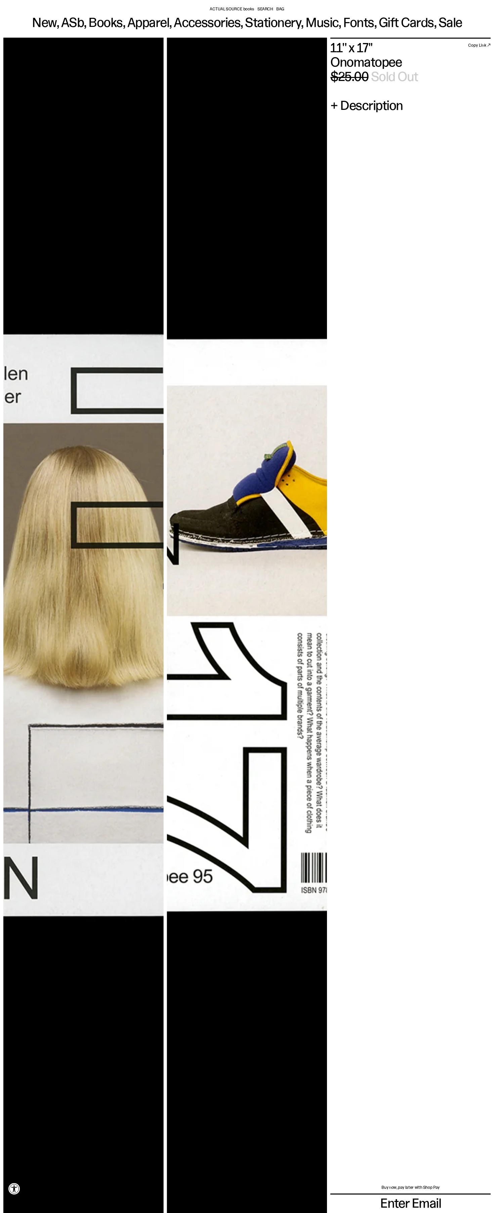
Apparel (148, 23)
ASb (72, 23)
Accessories (207, 23)
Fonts (358, 23)
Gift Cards (406, 23)
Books (105, 23)
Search (265, 9)
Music (321, 23)
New (44, 23)
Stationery (273, 23)
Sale (450, 23)
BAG (280, 9)
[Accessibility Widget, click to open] (14, 1188)
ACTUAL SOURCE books (232, 9)
